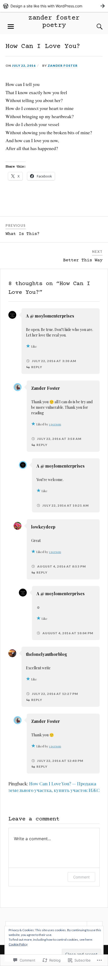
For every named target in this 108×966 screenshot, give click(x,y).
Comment (81, 877)
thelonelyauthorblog (46, 654)
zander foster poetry (53, 21)
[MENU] (11, 26)
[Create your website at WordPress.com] (54, 6)
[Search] (94, 26)
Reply (36, 367)
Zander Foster (63, 66)
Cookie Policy (18, 944)
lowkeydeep (43, 527)
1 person (55, 424)
